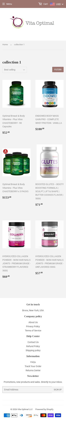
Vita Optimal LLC (25, 409)
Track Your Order (33, 366)
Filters (58, 69)
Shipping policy (33, 350)
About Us (33, 322)
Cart (45, 4)
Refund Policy (33, 346)
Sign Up (58, 389)
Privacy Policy (33, 326)
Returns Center (33, 370)
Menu (9, 4)
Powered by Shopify (44, 409)
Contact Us (33, 342)
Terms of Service (33, 330)
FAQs (33, 362)
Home (5, 44)
